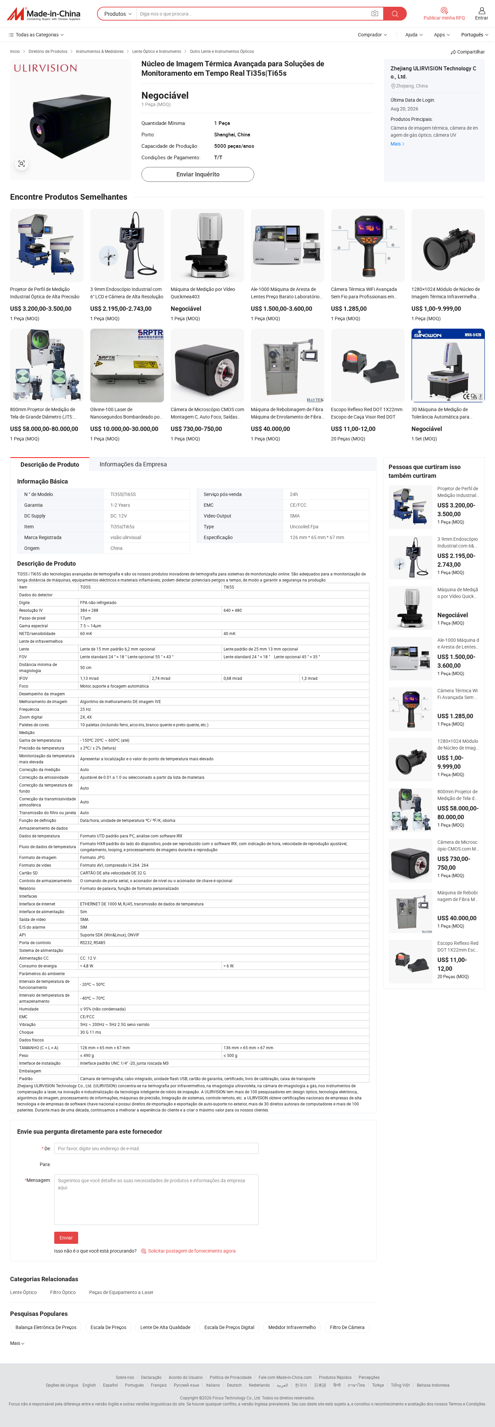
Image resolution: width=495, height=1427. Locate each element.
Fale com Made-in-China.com (285, 1377)
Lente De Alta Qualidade (165, 1327)
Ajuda (411, 34)
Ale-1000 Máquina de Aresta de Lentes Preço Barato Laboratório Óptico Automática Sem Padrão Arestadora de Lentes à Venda (458, 643)
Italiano (213, 1385)
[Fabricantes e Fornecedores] (43, 14)
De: (46, 1148)
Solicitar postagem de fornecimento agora (188, 1251)
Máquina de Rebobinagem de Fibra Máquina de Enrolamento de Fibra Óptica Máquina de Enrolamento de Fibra (458, 896)
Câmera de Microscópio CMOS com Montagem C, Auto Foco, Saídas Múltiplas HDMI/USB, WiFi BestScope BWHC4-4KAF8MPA (458, 845)
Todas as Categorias (37, 34)
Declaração (151, 1377)
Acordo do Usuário (186, 1377)
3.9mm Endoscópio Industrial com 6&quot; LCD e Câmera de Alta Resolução (458, 542)
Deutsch (234, 1385)
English (89, 1385)
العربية (282, 1385)
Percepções (369, 1377)
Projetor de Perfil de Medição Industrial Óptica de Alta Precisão (457, 492)
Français (159, 1385)
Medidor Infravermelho (292, 1327)
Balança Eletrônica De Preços (45, 1327)
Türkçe (378, 1385)
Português (134, 1385)
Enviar (66, 1237)
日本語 (320, 1385)
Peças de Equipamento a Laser (121, 1292)
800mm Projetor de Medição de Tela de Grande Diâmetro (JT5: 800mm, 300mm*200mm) (458, 795)
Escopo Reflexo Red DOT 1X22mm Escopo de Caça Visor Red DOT (458, 946)
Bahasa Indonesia (433, 1385)
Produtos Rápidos (335, 1377)
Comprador (370, 34)
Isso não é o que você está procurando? (95, 1251)
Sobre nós (125, 1377)
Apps (439, 34)
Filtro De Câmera (347, 1327)
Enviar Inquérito (198, 174)
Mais (396, 143)
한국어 (301, 1385)
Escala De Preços (108, 1327)
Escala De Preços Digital (229, 1327)
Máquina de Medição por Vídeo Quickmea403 (457, 593)
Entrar (481, 17)
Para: (45, 1164)
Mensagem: (38, 1180)
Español (110, 1385)
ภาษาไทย (356, 1385)
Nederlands (259, 1385)
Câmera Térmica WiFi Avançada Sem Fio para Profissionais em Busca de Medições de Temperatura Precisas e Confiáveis (458, 694)
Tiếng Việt (400, 1385)
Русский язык (186, 1385)
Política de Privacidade (231, 1377)
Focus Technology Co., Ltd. (236, 1397)
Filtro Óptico (63, 1292)
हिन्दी (337, 1385)
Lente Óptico (23, 1292)
